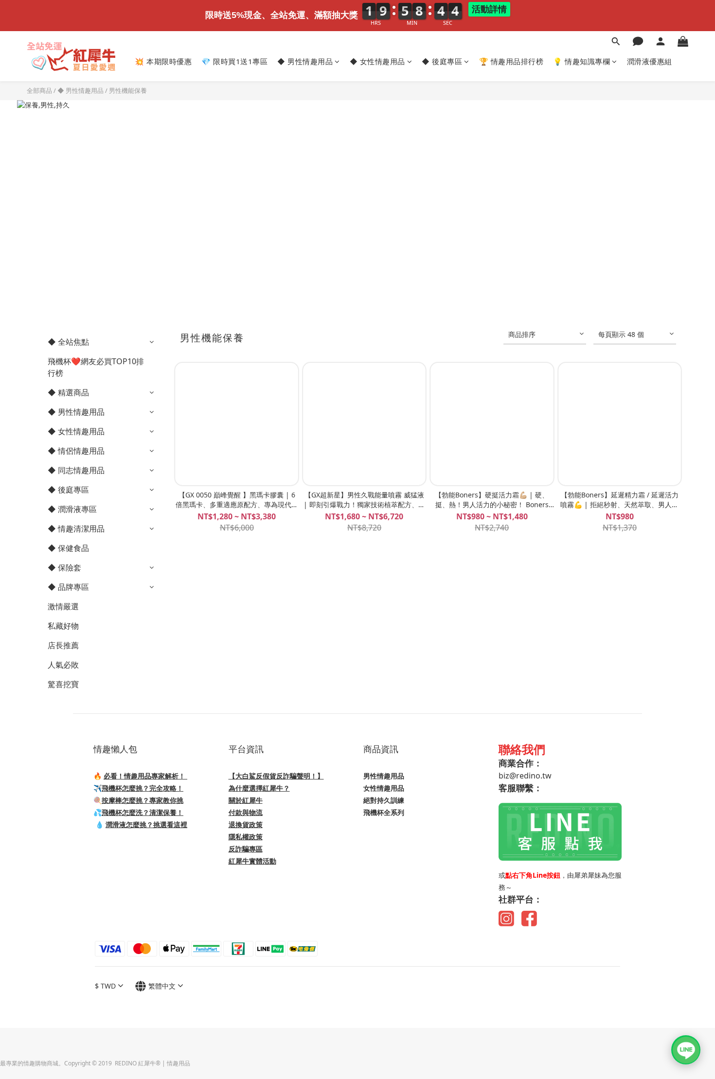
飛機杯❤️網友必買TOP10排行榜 (96, 367)
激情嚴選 (63, 606)
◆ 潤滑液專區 (72, 509)
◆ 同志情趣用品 (76, 470)
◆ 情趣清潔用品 (76, 528)
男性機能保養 (128, 90)
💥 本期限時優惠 (163, 61)
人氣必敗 (63, 664)
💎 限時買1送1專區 (234, 61)
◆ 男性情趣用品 (305, 61)
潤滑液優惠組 (649, 61)
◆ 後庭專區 (442, 61)
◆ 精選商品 (68, 392)
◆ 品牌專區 (68, 587)
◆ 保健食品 (68, 548)
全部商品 (39, 90)
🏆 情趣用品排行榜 (511, 61)
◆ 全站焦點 (68, 341)
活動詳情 (489, 9)
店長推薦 (63, 645)
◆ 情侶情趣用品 (76, 450)
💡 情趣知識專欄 (581, 61)
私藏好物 (63, 625)
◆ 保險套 (64, 567)
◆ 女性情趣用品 (377, 61)
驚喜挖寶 (63, 684)
